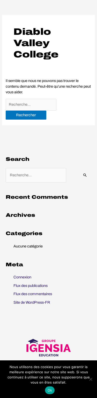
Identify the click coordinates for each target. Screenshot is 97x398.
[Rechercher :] (31, 105)
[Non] (90, 379)
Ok (50, 390)
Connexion (22, 277)
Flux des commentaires (32, 294)
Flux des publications (30, 286)
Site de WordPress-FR (31, 302)
